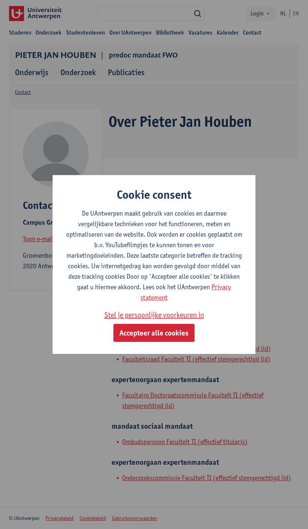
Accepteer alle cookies (154, 332)
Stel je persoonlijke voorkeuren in (154, 314)
